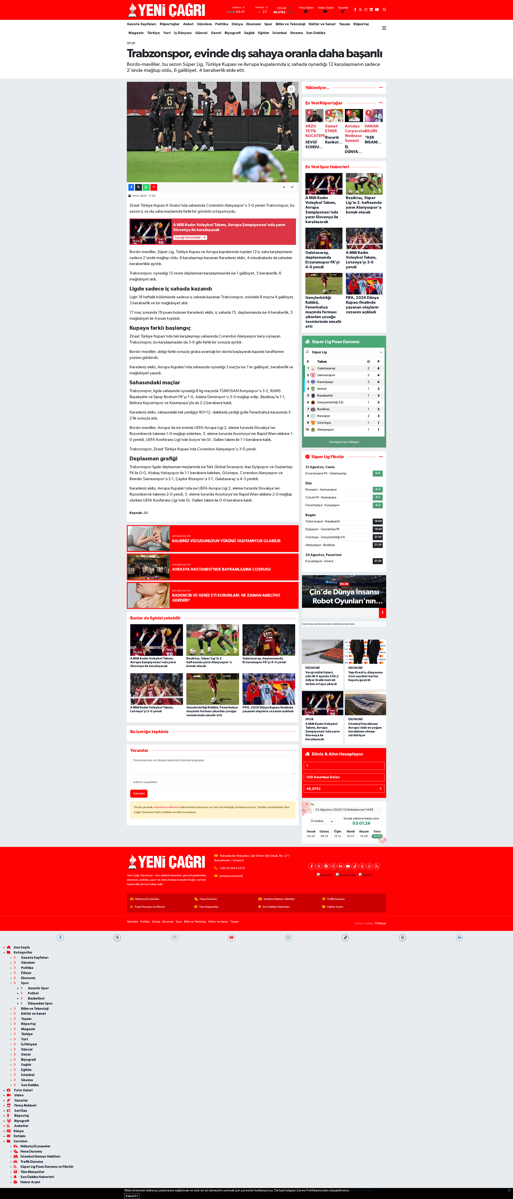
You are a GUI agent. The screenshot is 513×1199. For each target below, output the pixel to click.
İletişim (19, 1136)
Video (19, 1095)
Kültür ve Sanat (322, 24)
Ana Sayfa (22, 947)
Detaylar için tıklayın (344, 442)
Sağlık (249, 33)
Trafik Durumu (336, 899)
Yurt (167, 33)
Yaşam (344, 24)
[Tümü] (381, 87)
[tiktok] (345, 937)
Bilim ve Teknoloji (290, 24)
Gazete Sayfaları (141, 24)
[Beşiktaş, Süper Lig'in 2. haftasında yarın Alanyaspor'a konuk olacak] (212, 640)
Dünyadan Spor (40, 1003)
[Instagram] (333, 866)
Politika (221, 24)
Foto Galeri (23, 1090)
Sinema (296, 33)
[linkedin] (459, 937)
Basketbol (35, 998)
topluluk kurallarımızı (166, 807)
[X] (319, 866)
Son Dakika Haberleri (276, 906)
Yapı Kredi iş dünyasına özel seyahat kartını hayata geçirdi (365, 676)
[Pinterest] (326, 866)
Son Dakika (315, 33)
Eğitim (263, 33)
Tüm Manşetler (209, 906)
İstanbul (280, 33)
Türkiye (153, 33)
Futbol (33, 993)
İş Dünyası (183, 33)
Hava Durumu (208, 899)
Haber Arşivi (335, 906)
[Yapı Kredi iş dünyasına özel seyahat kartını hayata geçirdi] (365, 652)
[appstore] (324, 875)
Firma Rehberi (25, 1105)
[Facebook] (311, 866)
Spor (268, 24)
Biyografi (233, 33)
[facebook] (60, 937)
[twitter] (117, 937)
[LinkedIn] (340, 866)
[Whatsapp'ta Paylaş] (146, 187)
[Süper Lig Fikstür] (381, 457)
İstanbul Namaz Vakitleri (279, 899)
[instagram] (174, 937)
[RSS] (376, 866)
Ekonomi (253, 24)
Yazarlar (21, 1100)
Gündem (204, 24)
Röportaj (361, 24)
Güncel (201, 33)
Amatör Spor (38, 988)
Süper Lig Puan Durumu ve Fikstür (47, 1166)
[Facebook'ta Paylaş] (131, 187)
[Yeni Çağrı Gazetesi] (167, 10)
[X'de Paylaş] (138, 187)
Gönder (139, 793)
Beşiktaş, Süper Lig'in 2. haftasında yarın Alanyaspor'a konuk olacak (209, 662)
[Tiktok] (355, 866)
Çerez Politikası (362, 1190)
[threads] (402, 937)
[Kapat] (510, 1190)
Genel (216, 33)
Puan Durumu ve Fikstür (150, 906)
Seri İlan (20, 1110)
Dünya (237, 24)
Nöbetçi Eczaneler (147, 899)
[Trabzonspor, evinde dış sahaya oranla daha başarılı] (213, 132)
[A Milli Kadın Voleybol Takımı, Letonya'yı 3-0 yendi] (156, 689)
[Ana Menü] (384, 28)
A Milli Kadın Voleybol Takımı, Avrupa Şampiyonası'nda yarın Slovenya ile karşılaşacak (153, 662)
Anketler (21, 1126)
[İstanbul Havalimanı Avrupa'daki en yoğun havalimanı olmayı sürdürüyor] (365, 703)
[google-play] (345, 875)
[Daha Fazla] (153, 187)
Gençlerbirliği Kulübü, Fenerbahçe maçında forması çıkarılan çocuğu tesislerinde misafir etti (212, 711)
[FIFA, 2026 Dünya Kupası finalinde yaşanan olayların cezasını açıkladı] (268, 689)
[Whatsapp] (369, 866)
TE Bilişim (380, 923)
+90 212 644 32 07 (232, 868)
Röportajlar (170, 24)
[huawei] (365, 875)
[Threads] (362, 866)
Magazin (136, 33)
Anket (188, 24)
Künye (19, 1131)
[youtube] (231, 937)
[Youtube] (347, 866)
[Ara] (384, 10)
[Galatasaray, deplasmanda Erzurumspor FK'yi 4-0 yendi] (268, 640)
